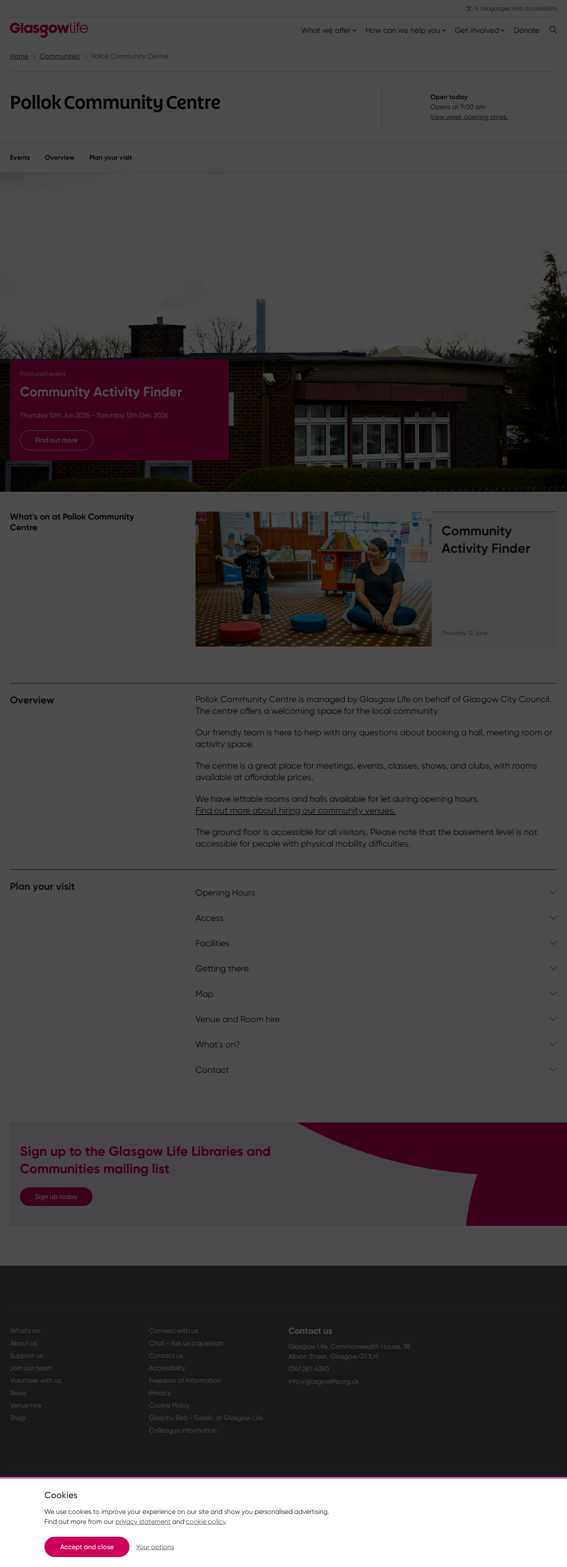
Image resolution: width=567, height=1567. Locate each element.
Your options (155, 1547)
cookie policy (205, 1522)
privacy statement (143, 1522)
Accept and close (87, 1547)
